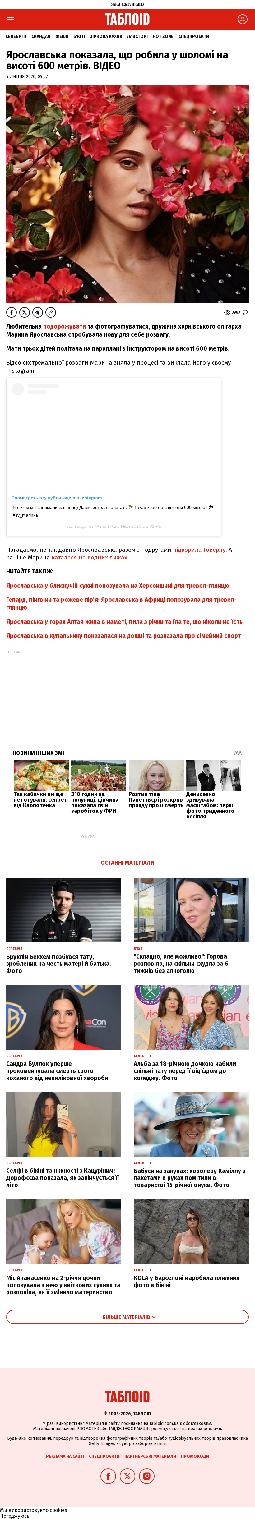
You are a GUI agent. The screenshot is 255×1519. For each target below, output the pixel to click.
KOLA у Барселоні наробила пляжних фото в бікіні (186, 1281)
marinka (107, 526)
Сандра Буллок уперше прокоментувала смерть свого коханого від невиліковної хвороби (57, 1071)
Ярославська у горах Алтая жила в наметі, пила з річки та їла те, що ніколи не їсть (124, 621)
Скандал (40, 36)
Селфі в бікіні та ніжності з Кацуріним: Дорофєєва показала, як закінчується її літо (62, 1178)
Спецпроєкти (193, 36)
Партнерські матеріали (150, 1456)
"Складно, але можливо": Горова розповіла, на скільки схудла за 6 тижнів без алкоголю (181, 963)
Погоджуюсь (15, 1516)
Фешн (61, 36)
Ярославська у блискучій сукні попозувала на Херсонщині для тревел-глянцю (118, 585)
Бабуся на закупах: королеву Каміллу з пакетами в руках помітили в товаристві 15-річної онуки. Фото (189, 1178)
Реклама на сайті (65, 1456)
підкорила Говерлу (199, 549)
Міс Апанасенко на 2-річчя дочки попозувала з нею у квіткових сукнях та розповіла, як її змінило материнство (63, 1285)
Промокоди (195, 1456)
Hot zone (163, 36)
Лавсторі (137, 36)
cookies (58, 1510)
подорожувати (64, 326)
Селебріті (16, 36)
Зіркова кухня (106, 36)
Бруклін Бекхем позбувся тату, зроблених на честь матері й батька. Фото (58, 964)
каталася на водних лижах (89, 557)
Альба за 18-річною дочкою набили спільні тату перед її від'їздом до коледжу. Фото (185, 1071)
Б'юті (79, 36)
